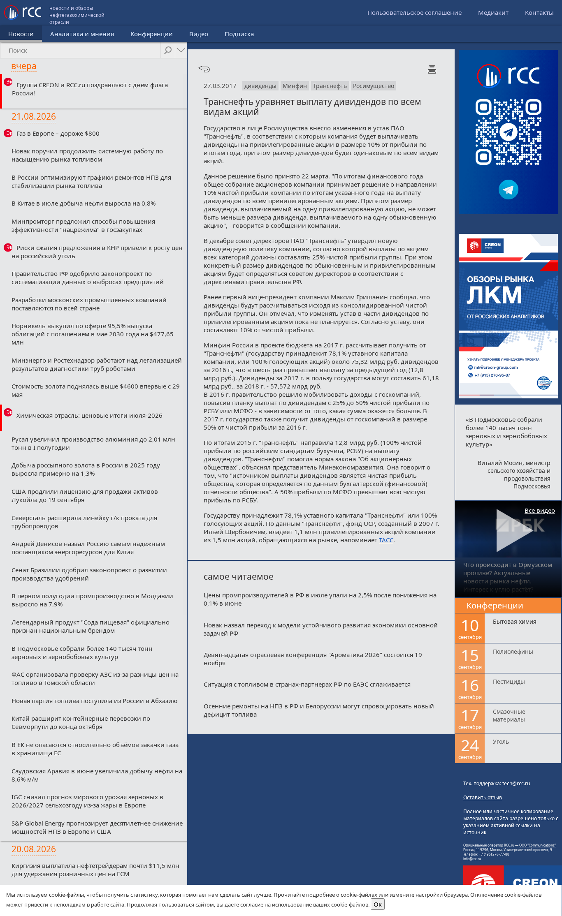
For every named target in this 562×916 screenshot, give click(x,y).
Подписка (239, 34)
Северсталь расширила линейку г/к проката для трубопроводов (84, 522)
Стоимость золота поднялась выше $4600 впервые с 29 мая (96, 390)
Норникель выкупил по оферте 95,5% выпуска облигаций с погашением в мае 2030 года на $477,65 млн (93, 334)
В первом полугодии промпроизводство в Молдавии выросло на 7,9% (92, 600)
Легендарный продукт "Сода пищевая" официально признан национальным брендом (91, 626)
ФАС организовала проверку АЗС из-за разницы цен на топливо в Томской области (95, 678)
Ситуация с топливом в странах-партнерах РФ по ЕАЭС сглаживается (307, 684)
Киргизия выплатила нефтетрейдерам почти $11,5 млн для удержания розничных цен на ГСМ (95, 869)
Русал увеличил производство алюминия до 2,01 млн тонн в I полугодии (93, 443)
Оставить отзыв (482, 797)
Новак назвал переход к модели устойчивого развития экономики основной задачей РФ (321, 629)
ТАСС (386, 540)
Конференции (151, 34)
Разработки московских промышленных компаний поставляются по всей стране (89, 304)
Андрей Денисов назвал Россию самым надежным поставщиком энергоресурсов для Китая (88, 547)
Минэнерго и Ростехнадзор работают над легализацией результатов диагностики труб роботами (97, 364)
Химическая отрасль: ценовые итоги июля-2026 (89, 415)
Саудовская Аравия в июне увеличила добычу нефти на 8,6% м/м (97, 775)
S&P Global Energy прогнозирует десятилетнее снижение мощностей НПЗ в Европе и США (97, 827)
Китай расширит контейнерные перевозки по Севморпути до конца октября (81, 722)
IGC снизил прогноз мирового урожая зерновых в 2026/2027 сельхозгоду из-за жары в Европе (87, 801)
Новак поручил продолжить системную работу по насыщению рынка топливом (87, 155)
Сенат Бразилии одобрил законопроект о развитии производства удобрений (89, 574)
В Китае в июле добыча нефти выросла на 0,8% (84, 203)
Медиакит (493, 12)
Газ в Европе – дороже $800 (58, 133)
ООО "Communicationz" (537, 845)
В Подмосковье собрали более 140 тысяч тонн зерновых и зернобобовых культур (82, 652)
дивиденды (260, 86)
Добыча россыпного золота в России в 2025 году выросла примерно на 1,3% (86, 469)
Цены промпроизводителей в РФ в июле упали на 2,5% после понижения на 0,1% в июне (320, 599)
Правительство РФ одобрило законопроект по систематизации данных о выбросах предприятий (88, 277)
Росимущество (373, 86)
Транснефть (330, 86)
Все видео (540, 510)
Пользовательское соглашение (414, 12)
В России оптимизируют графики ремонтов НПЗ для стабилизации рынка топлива (91, 181)
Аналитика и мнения (82, 34)
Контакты (539, 12)
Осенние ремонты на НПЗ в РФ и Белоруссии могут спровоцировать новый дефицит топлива (319, 710)
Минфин (295, 86)
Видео (198, 34)
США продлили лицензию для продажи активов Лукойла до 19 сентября (85, 495)
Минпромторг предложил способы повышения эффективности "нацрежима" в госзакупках (83, 225)
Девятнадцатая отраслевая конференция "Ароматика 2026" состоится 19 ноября (313, 658)
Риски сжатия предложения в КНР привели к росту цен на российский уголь (97, 251)
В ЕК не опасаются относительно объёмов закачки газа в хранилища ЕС (95, 748)
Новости (21, 34)
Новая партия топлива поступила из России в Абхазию (95, 700)
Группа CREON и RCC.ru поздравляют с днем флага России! (90, 89)
